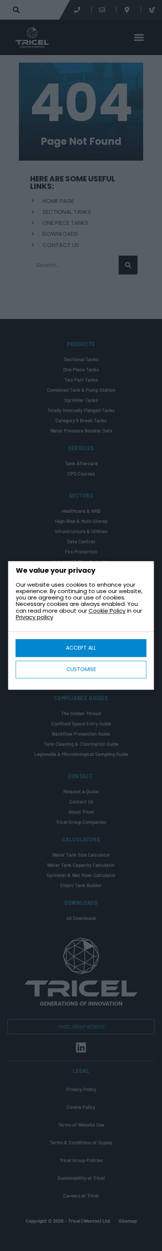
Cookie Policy (107, 611)
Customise (81, 669)
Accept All (81, 648)
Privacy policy (34, 617)
